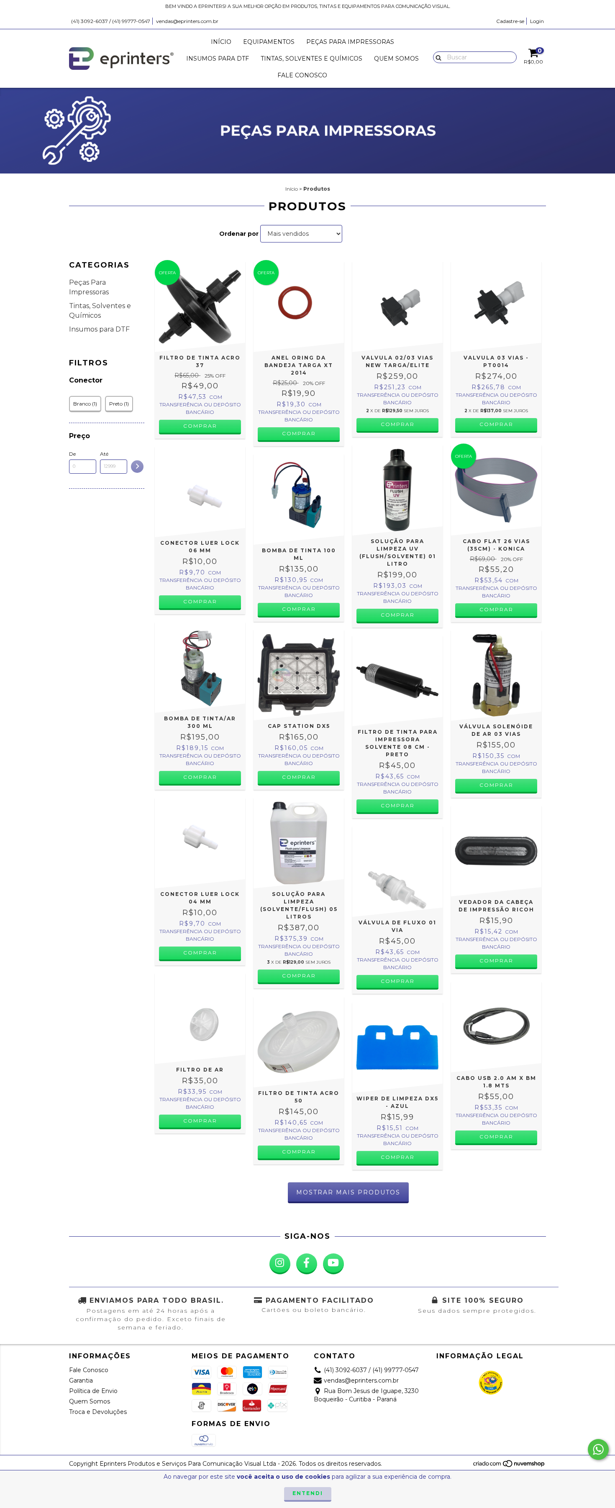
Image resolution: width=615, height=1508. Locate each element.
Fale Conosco (302, 75)
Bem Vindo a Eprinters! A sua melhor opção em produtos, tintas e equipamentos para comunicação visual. (307, 6)
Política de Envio (93, 1391)
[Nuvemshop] (509, 1465)
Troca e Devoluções (98, 1412)
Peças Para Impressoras (350, 42)
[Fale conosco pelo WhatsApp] (598, 1449)
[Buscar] (436, 57)
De (72, 454)
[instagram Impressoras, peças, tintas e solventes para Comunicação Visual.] (279, 1263)
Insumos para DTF (217, 58)
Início (221, 42)
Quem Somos (396, 58)
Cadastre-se (510, 21)
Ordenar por (239, 233)
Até (104, 454)
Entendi (307, 1493)
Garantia (81, 1380)
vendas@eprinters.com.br (187, 21)
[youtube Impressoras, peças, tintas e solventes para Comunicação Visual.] (333, 1263)
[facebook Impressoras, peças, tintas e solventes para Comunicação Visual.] (306, 1263)
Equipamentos (269, 42)
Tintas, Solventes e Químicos (311, 58)
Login (537, 21)
